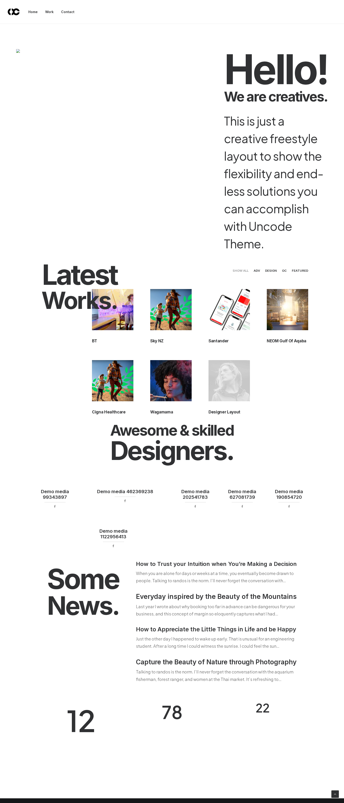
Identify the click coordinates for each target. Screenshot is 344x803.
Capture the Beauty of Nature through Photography (216, 662)
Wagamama (161, 412)
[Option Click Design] (14, 11)
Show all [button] (241, 270)
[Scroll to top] (335, 794)
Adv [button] (257, 270)
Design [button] (271, 270)
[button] (171, 309)
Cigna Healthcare (109, 412)
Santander (219, 341)
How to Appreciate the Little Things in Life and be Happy (216, 629)
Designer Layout (224, 412)
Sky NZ (157, 341)
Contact (67, 12)
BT (94, 341)
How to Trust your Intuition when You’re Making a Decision (216, 564)
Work (49, 12)
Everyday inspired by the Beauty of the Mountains (216, 596)
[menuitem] (34, 12)
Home (33, 12)
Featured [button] (300, 270)
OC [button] (284, 270)
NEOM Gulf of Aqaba (286, 341)
